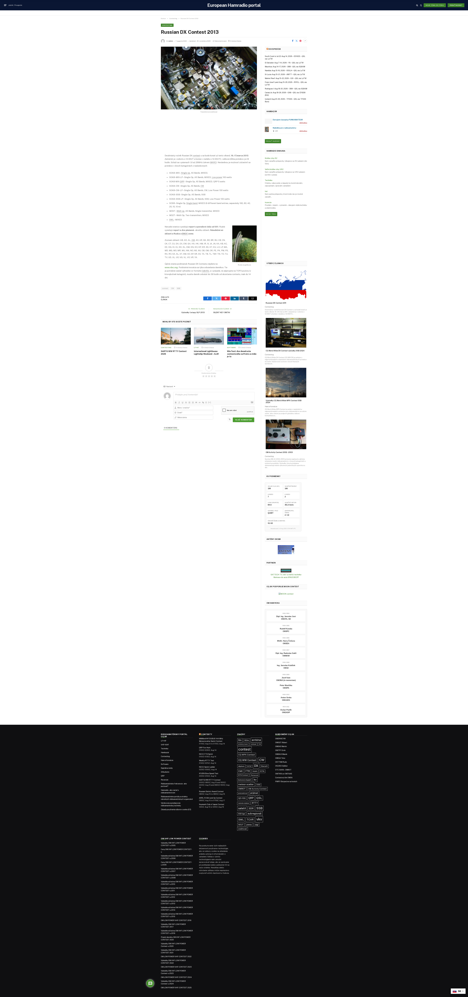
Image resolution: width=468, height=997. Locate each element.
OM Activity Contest (257, 789)
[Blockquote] (196, 402)
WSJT (241, 825)
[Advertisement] (209, 136)
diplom (241, 766)
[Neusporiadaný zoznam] (193, 402)
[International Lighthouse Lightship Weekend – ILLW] (209, 336)
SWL (241, 819)
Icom (255, 771)
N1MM (258, 785)
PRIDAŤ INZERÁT (273, 141)
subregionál (255, 813)
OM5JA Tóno (280, 758)
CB (260, 744)
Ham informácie (167, 760)
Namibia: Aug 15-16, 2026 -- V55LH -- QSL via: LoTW (285, 71)
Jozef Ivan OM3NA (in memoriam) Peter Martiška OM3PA (286, 683)
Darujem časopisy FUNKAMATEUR (288, 120)
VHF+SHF (165, 745)
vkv (259, 819)
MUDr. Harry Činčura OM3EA (286, 642)
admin (171, 41)
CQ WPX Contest (246, 754)
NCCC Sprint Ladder (207, 767)
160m (246, 740)
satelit (242, 808)
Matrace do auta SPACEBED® (286, 577)
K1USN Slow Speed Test (208, 773)
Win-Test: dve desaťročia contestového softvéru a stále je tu (241, 354)
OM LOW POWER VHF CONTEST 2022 (176, 957)
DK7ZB (249, 766)
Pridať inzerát (456, 5)
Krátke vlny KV (271, 158)
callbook (253, 744)
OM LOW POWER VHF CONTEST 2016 (176, 920)
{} (206, 402)
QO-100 (242, 798)
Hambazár (165, 752)
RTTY (255, 803)
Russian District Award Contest (211, 791)
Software (231, 347)
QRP (163, 776)
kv (255, 779)
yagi (256, 825)
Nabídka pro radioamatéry (284, 128)
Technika (268, 180)
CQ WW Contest (247, 760)
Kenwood (254, 775)
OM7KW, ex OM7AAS (283, 774)
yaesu (249, 824)
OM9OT (242, 789)
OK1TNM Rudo (281, 762)
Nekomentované (221, 41)
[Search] (417, 5)
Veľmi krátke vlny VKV (274, 169)
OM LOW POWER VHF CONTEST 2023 (176, 967)
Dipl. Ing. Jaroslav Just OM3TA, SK (286, 617)
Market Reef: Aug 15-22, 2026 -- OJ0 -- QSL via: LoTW (285, 78)
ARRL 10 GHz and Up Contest (210, 798)
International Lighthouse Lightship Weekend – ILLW (206, 352)
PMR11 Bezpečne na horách (286, 781)
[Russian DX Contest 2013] (209, 78)
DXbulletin (165, 772)
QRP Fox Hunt (204, 748)
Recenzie (164, 780)
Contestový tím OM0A (283, 778)
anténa (256, 740)
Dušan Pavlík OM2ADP (286, 711)
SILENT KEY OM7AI (221, 312)
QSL (259, 798)
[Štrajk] (186, 402)
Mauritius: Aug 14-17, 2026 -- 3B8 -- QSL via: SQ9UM (285, 67)
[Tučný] (175, 402)
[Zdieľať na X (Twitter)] (296, 41)
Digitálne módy (167, 768)
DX (256, 766)
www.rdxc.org (171, 267)
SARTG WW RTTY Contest (210, 780)
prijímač (254, 793)
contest (165, 288)
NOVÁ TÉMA (271, 214)
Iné (266, 191)
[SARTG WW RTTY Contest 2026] (176, 336)
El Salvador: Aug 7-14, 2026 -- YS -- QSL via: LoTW (284, 63)
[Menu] (5, 5)
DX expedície (275, 49)
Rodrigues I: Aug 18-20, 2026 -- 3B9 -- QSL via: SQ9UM (286, 89)
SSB (178, 288)
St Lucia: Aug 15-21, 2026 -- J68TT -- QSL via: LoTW (285, 74)
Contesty (206, 734)
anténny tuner (243, 744)
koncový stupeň (244, 780)
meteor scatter (246, 784)
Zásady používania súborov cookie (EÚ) (176, 809)
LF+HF (196, 347)
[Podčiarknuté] (182, 402)
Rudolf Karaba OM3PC (286, 630)
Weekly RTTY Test (206, 761)
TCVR (250, 819)
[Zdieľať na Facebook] (292, 41)
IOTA (262, 771)
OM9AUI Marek (281, 754)
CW (172, 288)
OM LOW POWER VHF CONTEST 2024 (176, 977)
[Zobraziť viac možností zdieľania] (305, 41)
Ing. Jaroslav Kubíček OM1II (286, 666)
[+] (209, 402)
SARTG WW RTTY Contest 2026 (174, 352)
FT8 (247, 771)
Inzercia (268, 202)
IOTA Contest (243, 775)
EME (240, 771)
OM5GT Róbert (281, 742)
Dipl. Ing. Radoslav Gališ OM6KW (286, 654)
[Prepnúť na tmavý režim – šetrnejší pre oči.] (421, 5)
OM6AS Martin (281, 746)
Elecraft (264, 766)
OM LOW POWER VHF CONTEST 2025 (176, 988)
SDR (251, 808)
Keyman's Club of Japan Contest (211, 804)
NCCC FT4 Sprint (206, 754)
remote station (243, 803)
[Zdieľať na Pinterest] (300, 41)
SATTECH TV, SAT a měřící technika (286, 575)
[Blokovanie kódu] (199, 402)
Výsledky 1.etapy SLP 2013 (193, 312)
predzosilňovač (243, 793)
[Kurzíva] (179, 402)
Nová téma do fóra (435, 5)
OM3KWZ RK (280, 739)
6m (240, 740)
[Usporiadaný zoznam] (189, 402)
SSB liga (241, 814)
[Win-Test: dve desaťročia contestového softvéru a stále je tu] (242, 336)
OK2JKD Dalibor (281, 766)
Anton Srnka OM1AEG (286, 698)
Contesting (167, 25)
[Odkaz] (203, 402)
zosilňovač (242, 829)
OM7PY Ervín (280, 750)
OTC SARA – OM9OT (283, 770)
